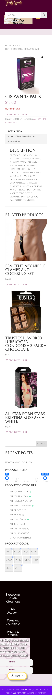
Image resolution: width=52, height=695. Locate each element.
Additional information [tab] (22, 136)
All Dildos (18, 510)
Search (41, 444)
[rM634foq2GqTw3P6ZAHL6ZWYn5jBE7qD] (44, 47)
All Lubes (18, 519)
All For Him (39, 119)
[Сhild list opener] (30, 492)
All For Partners (21, 501)
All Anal (17, 515)
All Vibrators (20, 505)
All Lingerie (19, 528)
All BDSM (17, 524)
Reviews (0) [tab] (14, 141)
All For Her (19, 491)
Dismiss (42, 693)
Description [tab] (15, 131)
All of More (19, 533)
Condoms (11, 122)
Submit (17, 675)
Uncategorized (20, 538)
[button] (42, 57)
